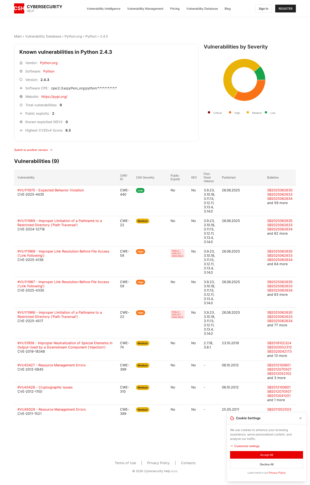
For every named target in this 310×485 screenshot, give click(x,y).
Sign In (263, 8)
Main (18, 36)
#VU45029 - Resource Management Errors (52, 409)
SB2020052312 (279, 347)
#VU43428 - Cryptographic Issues (45, 387)
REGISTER (285, 8)
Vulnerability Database (202, 8)
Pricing (175, 8)
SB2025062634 (279, 198)
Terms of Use (125, 463)
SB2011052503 (279, 409)
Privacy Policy (158, 463)
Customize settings (247, 446)
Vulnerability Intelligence (103, 8)
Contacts (188, 463)
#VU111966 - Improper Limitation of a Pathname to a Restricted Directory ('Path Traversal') (60, 314)
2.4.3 (104, 36)
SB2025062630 (279, 190)
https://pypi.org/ (54, 96)
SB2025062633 (279, 194)
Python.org (73, 36)
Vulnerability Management (145, 8)
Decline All (267, 464)
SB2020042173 (279, 351)
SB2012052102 (279, 373)
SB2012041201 (279, 396)
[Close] (300, 418)
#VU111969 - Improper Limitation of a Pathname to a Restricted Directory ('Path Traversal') (60, 223)
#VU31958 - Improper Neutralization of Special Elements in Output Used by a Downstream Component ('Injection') (65, 345)
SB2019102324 (279, 343)
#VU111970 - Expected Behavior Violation (51, 190)
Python (91, 36)
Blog (228, 8)
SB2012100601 (279, 365)
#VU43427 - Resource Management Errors (52, 365)
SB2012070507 (279, 369)
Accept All (266, 455)
